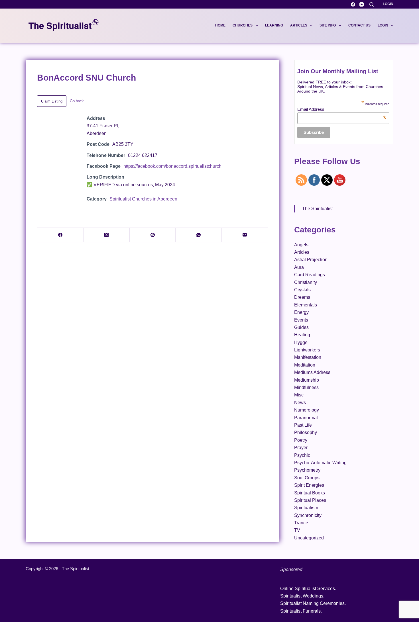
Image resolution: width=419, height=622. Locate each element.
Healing (302, 334)
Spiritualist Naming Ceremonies (312, 603)
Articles (298, 25)
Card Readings (309, 274)
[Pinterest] (153, 235)
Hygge (301, 342)
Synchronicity (308, 515)
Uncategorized (309, 537)
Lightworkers (307, 349)
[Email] (245, 235)
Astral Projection (311, 259)
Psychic (302, 455)
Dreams (302, 297)
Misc (299, 394)
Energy (301, 312)
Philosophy (305, 432)
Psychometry (307, 470)
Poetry (300, 440)
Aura (299, 267)
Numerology (306, 410)
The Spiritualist (317, 208)
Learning (274, 25)
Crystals (302, 289)
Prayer (301, 447)
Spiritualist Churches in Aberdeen (143, 199)
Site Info (328, 25)
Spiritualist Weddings (301, 596)
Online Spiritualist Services (307, 588)
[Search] (371, 4)
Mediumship (306, 380)
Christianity (305, 282)
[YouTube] (361, 4)
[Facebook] (353, 4)
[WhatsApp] (199, 235)
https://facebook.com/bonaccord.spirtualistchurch (172, 166)
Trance (301, 522)
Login (388, 4)
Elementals (305, 304)
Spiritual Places (310, 500)
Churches (243, 25)
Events (301, 320)
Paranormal (306, 417)
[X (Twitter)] (107, 235)
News (300, 402)
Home (220, 25)
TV (297, 530)
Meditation (304, 365)
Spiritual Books (309, 492)
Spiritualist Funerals (300, 611)
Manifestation (307, 357)
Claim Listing (51, 101)
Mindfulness (306, 387)
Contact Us (359, 25)
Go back (77, 101)
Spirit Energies (309, 485)
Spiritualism (306, 507)
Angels (301, 244)
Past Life (303, 425)
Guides (301, 327)
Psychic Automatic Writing (320, 462)
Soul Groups (307, 477)
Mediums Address (312, 372)
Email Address (341, 109)
